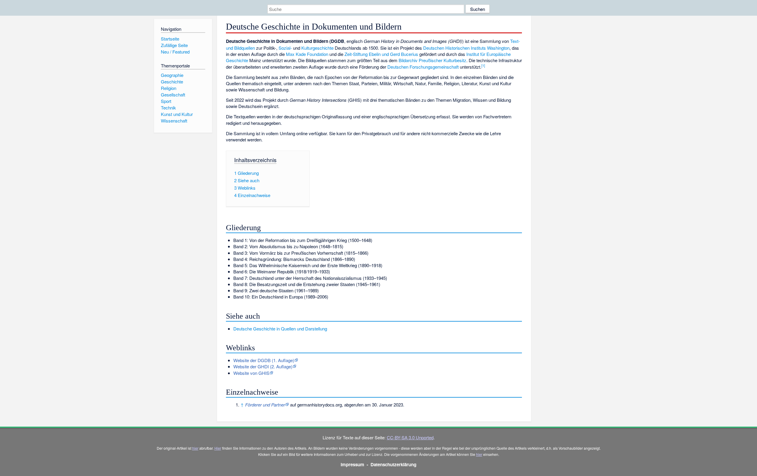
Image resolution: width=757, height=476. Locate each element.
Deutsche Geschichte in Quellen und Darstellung (280, 328)
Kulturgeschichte (317, 48)
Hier (217, 448)
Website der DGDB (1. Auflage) (263, 360)
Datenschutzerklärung (393, 464)
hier (195, 448)
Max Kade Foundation (307, 54)
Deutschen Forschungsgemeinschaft (423, 67)
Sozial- (285, 48)
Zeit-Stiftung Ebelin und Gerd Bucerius (381, 54)
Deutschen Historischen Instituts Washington (466, 48)
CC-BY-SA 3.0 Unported (410, 437)
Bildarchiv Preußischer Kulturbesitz (432, 60)
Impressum (352, 464)
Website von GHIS (251, 373)
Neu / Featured (175, 52)
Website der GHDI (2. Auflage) (262, 366)
